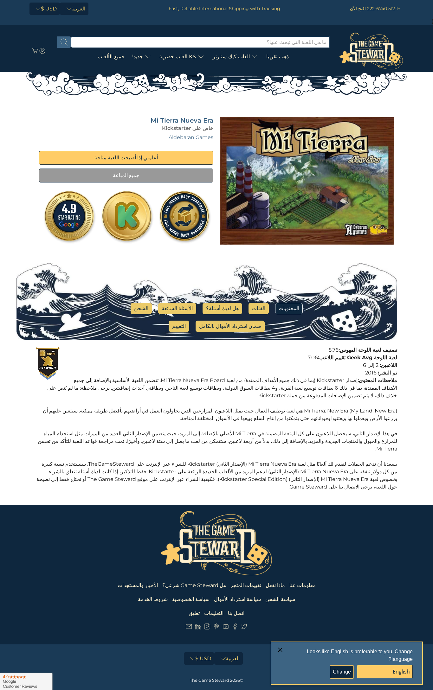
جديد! (137, 57)
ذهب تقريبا (277, 57)
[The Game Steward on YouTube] (226, 628)
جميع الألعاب (111, 57)
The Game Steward (209, 680)
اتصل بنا (236, 613)
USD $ (49, 9)
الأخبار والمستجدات (138, 585)
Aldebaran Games (191, 137)
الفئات (258, 308)
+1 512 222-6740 (383, 8)
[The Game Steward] (371, 51)
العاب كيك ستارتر (231, 57)
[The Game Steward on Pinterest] (216, 628)
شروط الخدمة (153, 599)
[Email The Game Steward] (189, 628)
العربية (78, 9)
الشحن (141, 308)
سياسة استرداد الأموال (237, 599)
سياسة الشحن (280, 599)
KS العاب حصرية (177, 57)
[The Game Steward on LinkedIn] (198, 628)
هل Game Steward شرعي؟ (194, 585)
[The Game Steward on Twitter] (244, 628)
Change (342, 671)
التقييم (179, 326)
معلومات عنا (302, 585)
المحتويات (289, 308)
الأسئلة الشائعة (177, 308)
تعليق (194, 613)
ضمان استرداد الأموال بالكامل (230, 326)
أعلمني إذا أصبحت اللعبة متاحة (126, 158)
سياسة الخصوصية (191, 599)
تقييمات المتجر (245, 585)
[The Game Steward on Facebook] (235, 628)
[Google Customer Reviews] (26, 681)
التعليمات (213, 613)
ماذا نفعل (275, 585)
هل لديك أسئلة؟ (222, 308)
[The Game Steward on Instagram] (207, 628)
